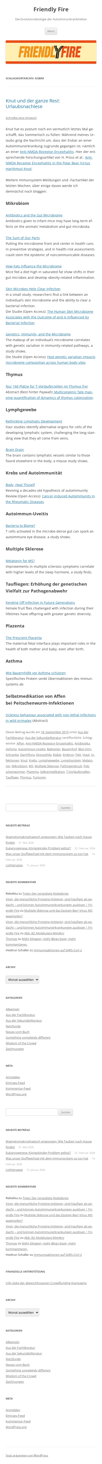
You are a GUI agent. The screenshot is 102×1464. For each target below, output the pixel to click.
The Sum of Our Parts (23, 238)
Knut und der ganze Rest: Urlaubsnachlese (33, 103)
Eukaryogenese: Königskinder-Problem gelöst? (38, 848)
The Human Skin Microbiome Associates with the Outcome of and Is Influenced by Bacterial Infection (49, 317)
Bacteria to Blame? (20, 525)
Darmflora (27, 755)
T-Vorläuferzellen (78, 772)
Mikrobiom (19, 766)
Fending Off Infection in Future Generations (40, 602)
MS (31, 766)
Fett (78, 755)
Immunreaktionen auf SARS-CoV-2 (58, 950)
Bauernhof (69, 749)
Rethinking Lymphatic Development (34, 421)
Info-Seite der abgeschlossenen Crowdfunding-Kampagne (46, 1283)
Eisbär (57, 755)
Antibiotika (82, 743)
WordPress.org (16, 1094)
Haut (86, 755)
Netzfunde (13, 1026)
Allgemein (12, 1009)
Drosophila (43, 755)
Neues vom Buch (18, 1032)
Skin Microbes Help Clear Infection (33, 289)
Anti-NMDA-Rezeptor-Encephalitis (47, 151)
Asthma (11, 749)
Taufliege (12, 777)
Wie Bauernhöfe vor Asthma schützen (36, 673)
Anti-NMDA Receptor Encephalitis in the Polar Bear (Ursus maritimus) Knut (49, 163)
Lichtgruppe (14, 865)
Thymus (25, 777)
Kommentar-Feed (18, 1088)
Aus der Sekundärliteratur (43, 738)
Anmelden (13, 1077)
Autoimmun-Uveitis (32, 749)
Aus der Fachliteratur (20, 1015)
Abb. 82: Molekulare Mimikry (44, 933)
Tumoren (39, 777)
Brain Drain (15, 449)
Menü (51, 31)
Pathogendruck (71, 766)
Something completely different (28, 1037)
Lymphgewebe (48, 760)
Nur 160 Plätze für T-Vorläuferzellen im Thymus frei (47, 386)
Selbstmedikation (52, 772)
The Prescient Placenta (24, 637)
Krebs (33, 760)
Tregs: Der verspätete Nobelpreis (46, 893)
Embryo (68, 755)
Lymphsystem (71, 760)
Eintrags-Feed (15, 1083)
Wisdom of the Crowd (21, 1043)
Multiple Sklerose (47, 766)
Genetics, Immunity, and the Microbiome (38, 334)
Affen (20, 743)
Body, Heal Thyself (20, 484)
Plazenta (33, 772)
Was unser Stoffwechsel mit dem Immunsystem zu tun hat (47, 854)
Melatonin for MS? (20, 561)
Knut (24, 760)
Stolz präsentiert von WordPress (27, 1455)
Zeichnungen (15, 1049)
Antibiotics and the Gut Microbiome (34, 215)
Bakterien (53, 749)
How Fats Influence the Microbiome (34, 266)
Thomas (11, 939)
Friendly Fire (51, 9)
